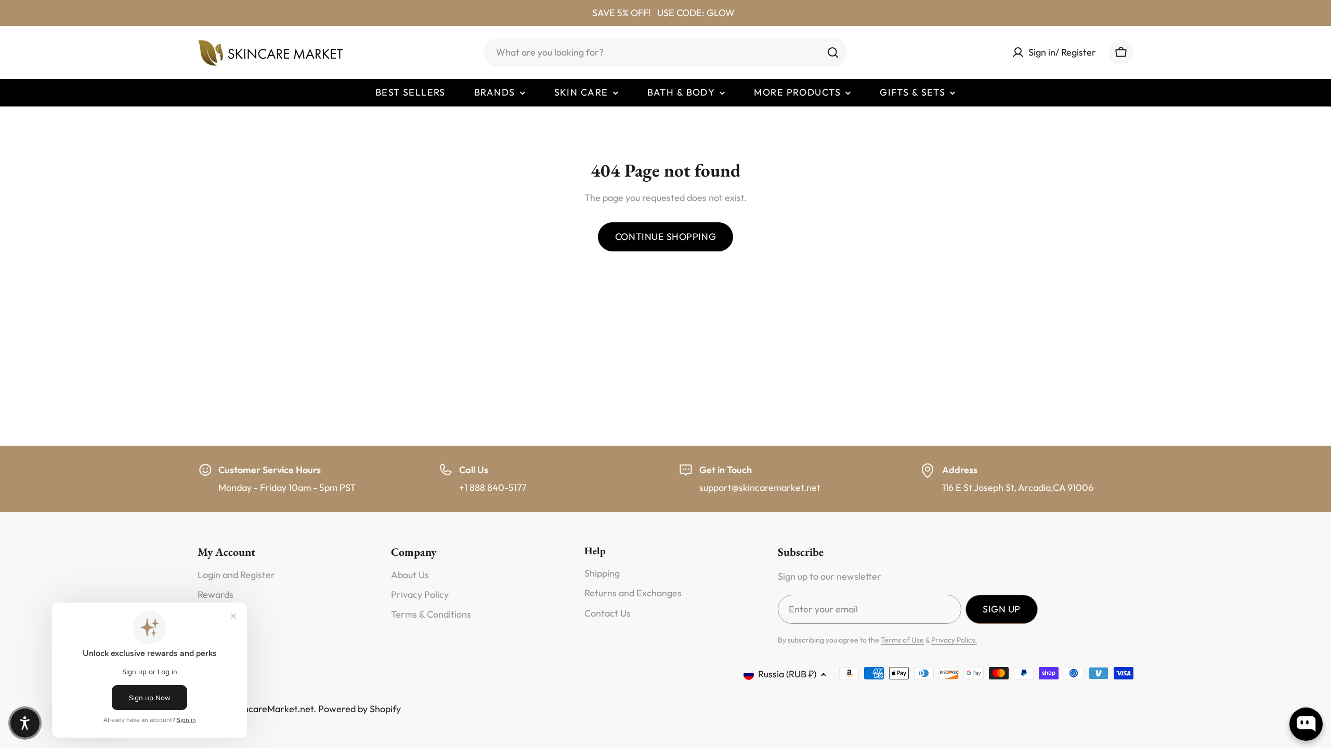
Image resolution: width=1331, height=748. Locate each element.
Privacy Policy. (954, 640)
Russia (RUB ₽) (787, 674)
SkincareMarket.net (272, 709)
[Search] (833, 52)
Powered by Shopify (359, 709)
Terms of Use (902, 640)
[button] (25, 723)
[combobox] (665, 52)
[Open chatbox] (1306, 724)
